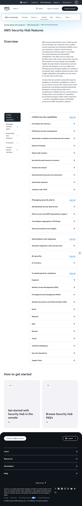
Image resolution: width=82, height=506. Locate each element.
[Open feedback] (80, 253)
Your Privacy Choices (25, 498)
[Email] (55, 493)
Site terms (13, 498)
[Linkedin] (62, 489)
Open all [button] (73, 117)
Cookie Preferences (44, 498)
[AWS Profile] (76, 2)
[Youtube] (71, 489)
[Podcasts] (75, 489)
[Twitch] (68, 489)
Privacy (6, 498)
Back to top (40, 483)
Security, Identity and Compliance (14, 25)
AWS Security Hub (33, 25)
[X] (55, 489)
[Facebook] (59, 489)
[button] (70, 8)
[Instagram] (65, 489)
